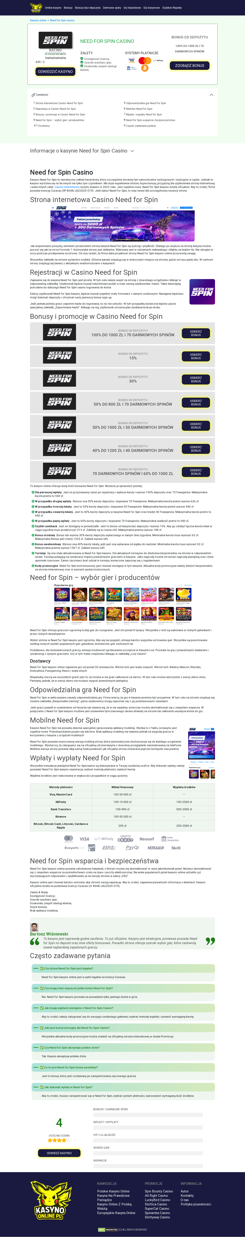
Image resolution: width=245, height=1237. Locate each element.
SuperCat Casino (157, 1209)
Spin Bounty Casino (159, 1191)
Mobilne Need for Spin (139, 108)
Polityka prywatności (196, 1204)
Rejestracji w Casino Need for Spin (56, 108)
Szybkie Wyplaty (172, 7)
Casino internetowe (67, 187)
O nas (185, 1200)
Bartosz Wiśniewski (49, 933)
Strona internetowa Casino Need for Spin (59, 103)
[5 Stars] (64, 56)
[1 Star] (47, 56)
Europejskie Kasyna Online (116, 1213)
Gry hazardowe (132, 7)
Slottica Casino (156, 1204)
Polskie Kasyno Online (113, 1191)
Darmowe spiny (112, 7)
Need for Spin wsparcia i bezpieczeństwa (150, 120)
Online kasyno (53, 7)
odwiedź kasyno (59, 1153)
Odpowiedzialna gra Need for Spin (146, 103)
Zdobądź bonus (189, 66)
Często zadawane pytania (141, 125)
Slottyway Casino (157, 1217)
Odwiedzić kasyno (55, 72)
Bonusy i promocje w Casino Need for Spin (60, 114)
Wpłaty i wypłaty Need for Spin (144, 114)
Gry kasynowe (152, 7)
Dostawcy (44, 125)
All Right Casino (156, 1196)
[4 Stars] (60, 56)
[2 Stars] (51, 56)
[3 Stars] (55, 56)
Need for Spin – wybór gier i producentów (60, 120)
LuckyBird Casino (157, 1200)
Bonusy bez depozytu (87, 7)
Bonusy (68, 7)
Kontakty (187, 1196)
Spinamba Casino (157, 1213)
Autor (185, 1191)
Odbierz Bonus (196, 333)
